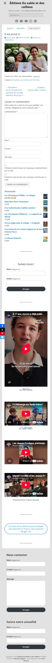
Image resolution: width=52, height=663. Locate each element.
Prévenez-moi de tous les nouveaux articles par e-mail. (26, 178)
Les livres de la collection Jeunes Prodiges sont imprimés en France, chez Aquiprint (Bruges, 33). (26, 529)
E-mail (8, 148)
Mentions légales (19, 659)
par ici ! (37, 76)
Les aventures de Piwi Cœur (30, 80)
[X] (2, 330)
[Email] (2, 337)
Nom (7, 140)
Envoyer (26, 289)
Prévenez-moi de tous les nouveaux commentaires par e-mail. (26, 169)
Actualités (21, 28)
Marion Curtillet (23, 37)
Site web (8, 157)
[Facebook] (2, 326)
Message (10, 579)
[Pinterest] (2, 333)
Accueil (10, 28)
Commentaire (11, 111)
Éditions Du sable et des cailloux (29, 657)
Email (13, 278)
